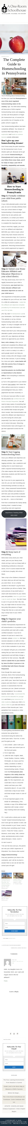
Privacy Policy (20, 1123)
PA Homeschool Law (16, 314)
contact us (16, 638)
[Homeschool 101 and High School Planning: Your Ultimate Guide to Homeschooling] (6, 876)
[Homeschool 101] (6, 893)
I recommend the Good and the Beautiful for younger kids (13, 696)
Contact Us (6, 1123)
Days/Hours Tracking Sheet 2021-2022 (14, 514)
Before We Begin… (14, 1093)
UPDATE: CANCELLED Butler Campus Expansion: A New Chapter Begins (14, 1108)
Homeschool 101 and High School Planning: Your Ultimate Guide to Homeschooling (5, 882)
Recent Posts (5, 56)
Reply (6, 981)
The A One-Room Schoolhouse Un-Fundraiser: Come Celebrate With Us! (14, 1099)
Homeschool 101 (5, 897)
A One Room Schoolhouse (14, 9)
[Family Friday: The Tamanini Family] (18, 876)
